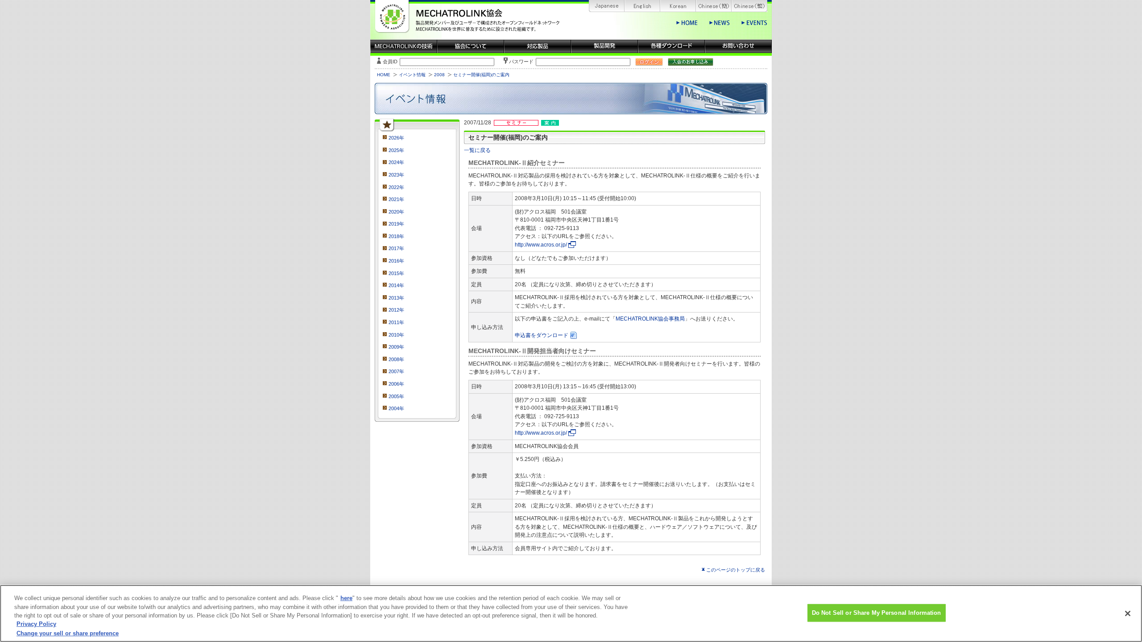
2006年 (396, 384)
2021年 (396, 199)
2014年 (396, 285)
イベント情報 (412, 74)
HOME (383, 74)
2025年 (396, 150)
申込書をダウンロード (541, 335)
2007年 (396, 371)
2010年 (396, 334)
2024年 (396, 162)
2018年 (396, 236)
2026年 (396, 137)
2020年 (396, 211)
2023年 (396, 174)
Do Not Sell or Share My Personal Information (876, 612)
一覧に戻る (477, 150)
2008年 (396, 359)
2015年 (396, 273)
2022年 (396, 187)
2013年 (396, 297)
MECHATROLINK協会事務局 (650, 319)
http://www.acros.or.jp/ (541, 245)
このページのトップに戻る (735, 569)
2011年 (396, 322)
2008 (439, 74)
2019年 (396, 223)
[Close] (1128, 613)
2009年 (396, 347)
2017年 (396, 248)
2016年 (396, 260)
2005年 (396, 396)
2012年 (396, 310)
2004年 (396, 408)
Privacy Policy (36, 624)
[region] (571, 613)
